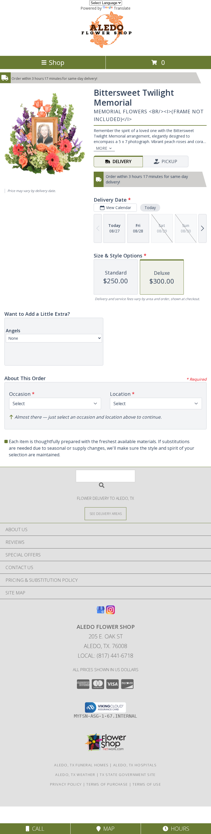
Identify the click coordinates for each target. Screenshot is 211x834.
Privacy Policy (66, 784)
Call (36, 828)
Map (108, 828)
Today (150, 207)
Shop (56, 62)
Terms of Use (146, 784)
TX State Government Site (128, 774)
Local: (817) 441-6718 (105, 655)
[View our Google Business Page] (100, 612)
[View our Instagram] (110, 612)
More (101, 148)
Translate (122, 8)
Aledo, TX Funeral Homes (81, 764)
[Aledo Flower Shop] (105, 47)
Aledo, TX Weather (75, 774)
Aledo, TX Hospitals (135, 764)
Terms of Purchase (107, 784)
